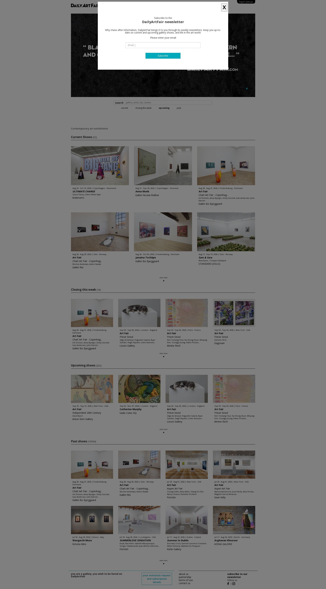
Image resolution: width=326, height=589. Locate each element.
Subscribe (163, 55)
